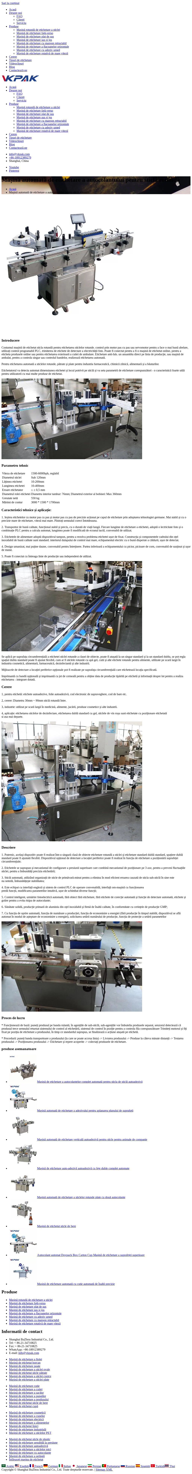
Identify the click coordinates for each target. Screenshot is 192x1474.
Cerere (13, 56)
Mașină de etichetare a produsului (29, 1399)
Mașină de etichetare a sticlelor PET (30, 1432)
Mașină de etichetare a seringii (27, 1456)
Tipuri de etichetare (20, 60)
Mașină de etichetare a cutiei (25, 1389)
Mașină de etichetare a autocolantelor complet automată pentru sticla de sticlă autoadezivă (89, 1081)
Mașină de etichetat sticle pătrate (28, 1372)
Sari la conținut (10, 3)
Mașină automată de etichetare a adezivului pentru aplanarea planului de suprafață (85, 1110)
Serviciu (21, 23)
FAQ (19, 16)
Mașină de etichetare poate (24, 1366)
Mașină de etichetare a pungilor (27, 1396)
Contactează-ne (18, 70)
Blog (12, 66)
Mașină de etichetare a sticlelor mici (30, 1449)
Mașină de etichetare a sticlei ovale (29, 1369)
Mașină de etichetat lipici (23, 1426)
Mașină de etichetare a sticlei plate (29, 1379)
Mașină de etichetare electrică (26, 1419)
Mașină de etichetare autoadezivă (28, 1446)
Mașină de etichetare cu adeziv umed (38, 50)
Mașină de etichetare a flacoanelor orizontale (42, 46)
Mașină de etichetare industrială (27, 1429)
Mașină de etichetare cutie (24, 1386)
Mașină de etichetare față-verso (34, 33)
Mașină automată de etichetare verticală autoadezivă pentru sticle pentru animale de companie (92, 1139)
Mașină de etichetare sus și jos (34, 39)
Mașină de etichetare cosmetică (27, 1412)
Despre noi (15, 12)
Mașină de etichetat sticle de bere (56, 1226)
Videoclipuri (16, 63)
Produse (14, 26)
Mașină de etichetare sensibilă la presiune (33, 1442)
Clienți (20, 19)
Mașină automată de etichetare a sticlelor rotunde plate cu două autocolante (81, 1197)
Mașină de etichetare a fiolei (25, 1359)
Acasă (12, 9)
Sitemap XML (104, 1469)
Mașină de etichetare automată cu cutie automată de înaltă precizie (76, 1283)
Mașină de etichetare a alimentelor (29, 1422)
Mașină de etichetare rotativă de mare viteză (42, 53)
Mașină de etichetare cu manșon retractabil (41, 43)
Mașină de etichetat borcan (24, 1362)
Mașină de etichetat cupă (23, 1406)
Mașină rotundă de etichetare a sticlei (38, 29)
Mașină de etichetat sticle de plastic (29, 1439)
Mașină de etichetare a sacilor (26, 1392)
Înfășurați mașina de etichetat (26, 1459)
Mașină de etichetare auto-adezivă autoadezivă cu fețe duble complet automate (83, 1168)
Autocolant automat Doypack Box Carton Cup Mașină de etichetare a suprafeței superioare (91, 1255)
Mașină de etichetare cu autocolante (30, 1452)
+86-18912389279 (20, 157)
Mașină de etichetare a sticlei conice (30, 1376)
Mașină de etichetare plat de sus (35, 36)
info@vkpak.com (19, 154)
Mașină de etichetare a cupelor (27, 1416)
